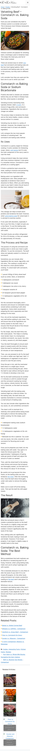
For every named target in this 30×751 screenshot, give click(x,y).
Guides (8, 7)
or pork (18, 105)
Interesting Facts (14, 649)
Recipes (8, 652)
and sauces (14, 150)
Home (2, 7)
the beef (11, 579)
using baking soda (11, 216)
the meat (11, 477)
